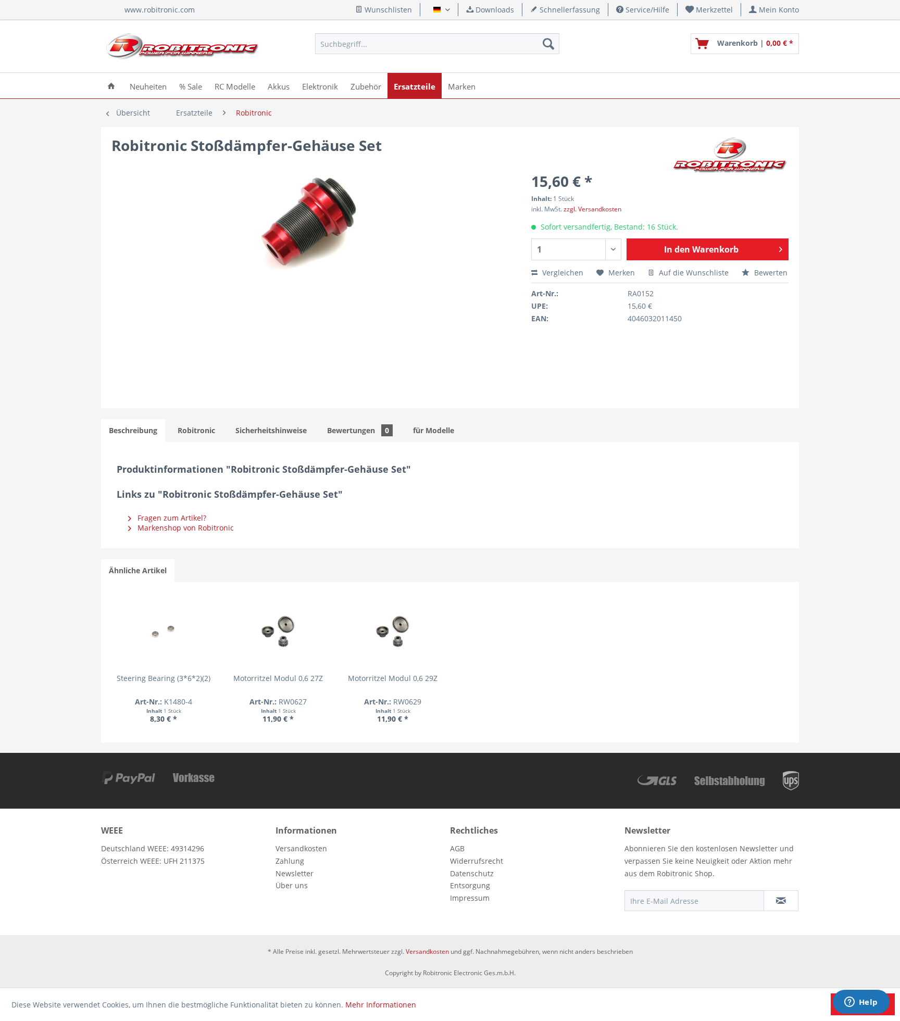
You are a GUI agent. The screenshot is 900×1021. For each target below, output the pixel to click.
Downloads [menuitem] (493, 10)
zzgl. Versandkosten (592, 209)
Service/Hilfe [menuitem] (646, 10)
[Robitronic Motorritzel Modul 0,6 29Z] (392, 631)
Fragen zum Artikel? (170, 518)
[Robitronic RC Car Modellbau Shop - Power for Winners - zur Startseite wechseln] (182, 46)
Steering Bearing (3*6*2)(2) (163, 678)
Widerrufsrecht (476, 861)
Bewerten (770, 273)
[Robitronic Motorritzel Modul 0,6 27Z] (278, 631)
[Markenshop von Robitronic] (730, 155)
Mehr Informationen (380, 1005)
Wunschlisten (387, 10)
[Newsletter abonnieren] (781, 900)
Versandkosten (301, 848)
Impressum (470, 898)
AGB (457, 848)
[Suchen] (548, 43)
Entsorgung (470, 885)
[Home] (111, 85)
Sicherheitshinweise (271, 430)
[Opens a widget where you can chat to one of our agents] (861, 1003)
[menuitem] (709, 9)
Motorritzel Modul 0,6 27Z (278, 678)
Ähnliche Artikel (138, 570)
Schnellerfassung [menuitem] (569, 10)
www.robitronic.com (159, 10)
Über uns (292, 885)
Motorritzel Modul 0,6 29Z (393, 678)
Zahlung (290, 861)
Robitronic (196, 430)
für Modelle (433, 430)
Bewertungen (358, 430)
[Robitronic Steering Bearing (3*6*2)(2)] (163, 631)
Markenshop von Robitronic (184, 528)
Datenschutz (472, 873)
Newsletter (295, 873)
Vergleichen (561, 273)
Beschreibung (133, 430)
